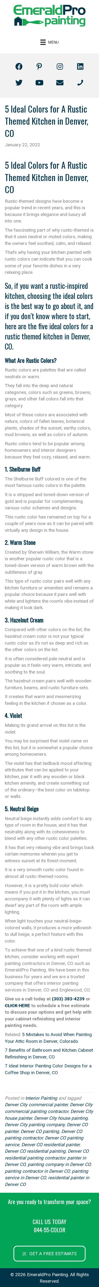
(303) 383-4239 (68, 999)
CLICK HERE (17, 1005)
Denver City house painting (61, 1118)
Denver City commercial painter (36, 1104)
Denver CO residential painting (35, 1151)
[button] (19, 66)
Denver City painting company (35, 1124)
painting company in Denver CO (59, 1164)
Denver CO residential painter (50, 1144)
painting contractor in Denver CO (37, 1171)
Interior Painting (41, 1098)
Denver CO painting (40, 1131)
